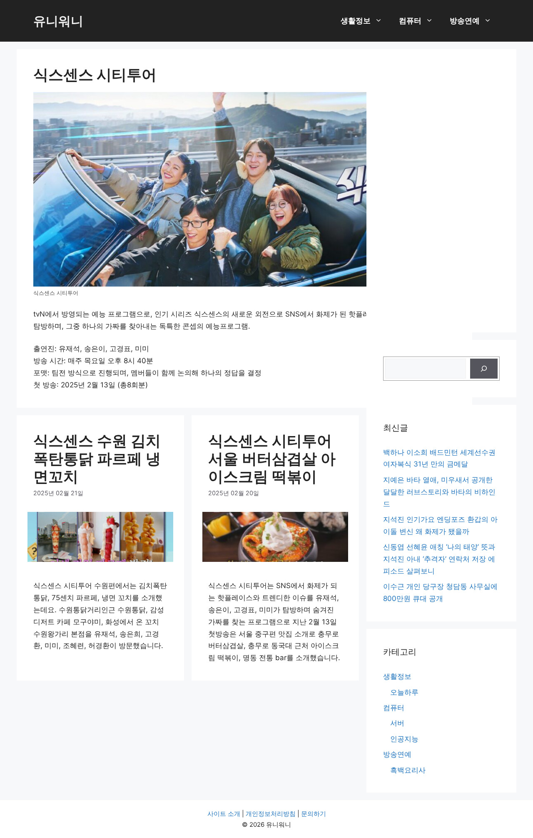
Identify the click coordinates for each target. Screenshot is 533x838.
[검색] (484, 369)
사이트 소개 (223, 814)
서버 (397, 723)
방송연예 (465, 20)
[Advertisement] (441, 191)
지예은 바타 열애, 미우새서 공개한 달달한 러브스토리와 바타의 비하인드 (439, 492)
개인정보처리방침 (271, 814)
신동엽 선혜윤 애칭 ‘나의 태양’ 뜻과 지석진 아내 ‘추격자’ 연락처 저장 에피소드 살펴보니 (439, 559)
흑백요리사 (408, 770)
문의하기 (313, 814)
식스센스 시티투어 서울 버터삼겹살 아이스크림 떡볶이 (272, 458)
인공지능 (404, 739)
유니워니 (58, 20)
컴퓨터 (410, 20)
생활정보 (356, 20)
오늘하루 (404, 692)
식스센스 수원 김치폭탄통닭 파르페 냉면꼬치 (97, 458)
